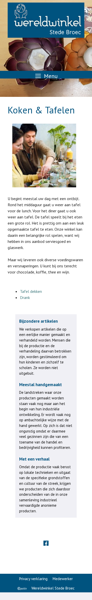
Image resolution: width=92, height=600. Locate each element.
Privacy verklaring (33, 578)
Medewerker (63, 578)
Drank (25, 297)
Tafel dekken (31, 291)
